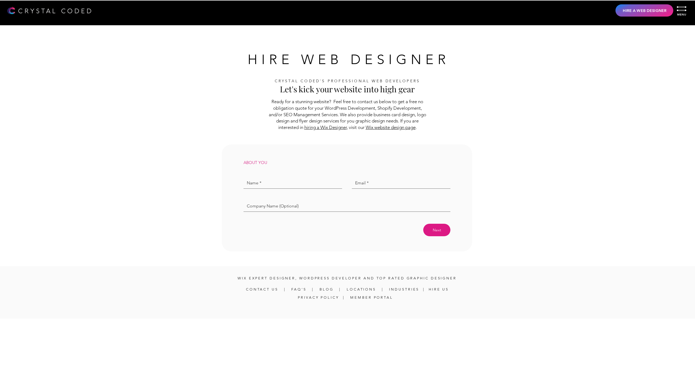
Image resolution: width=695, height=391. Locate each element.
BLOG (327, 289)
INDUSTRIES (404, 289)
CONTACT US (263, 289)
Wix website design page (391, 127)
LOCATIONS (361, 289)
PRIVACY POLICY (318, 297)
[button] (681, 8)
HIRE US (439, 289)
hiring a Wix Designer (325, 127)
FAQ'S (299, 289)
